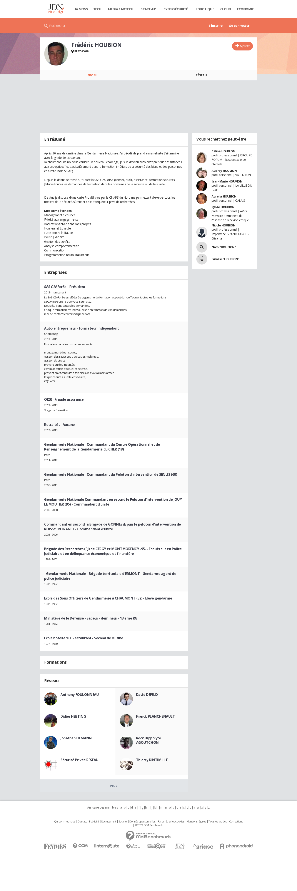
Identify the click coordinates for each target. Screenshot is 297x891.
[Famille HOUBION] (201, 259)
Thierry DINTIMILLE (152, 759)
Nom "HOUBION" (224, 247)
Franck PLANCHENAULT (155, 716)
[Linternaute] (107, 846)
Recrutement (108, 821)
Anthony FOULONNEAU (79, 694)
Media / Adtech (120, 9)
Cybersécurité (176, 9)
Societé (122, 821)
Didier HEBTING (73, 716)
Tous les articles (218, 821)
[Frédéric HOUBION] (56, 54)
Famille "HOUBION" (225, 259)
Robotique (204, 9)
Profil (92, 75)
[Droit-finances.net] (133, 846)
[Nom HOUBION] (201, 247)
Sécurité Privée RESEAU (79, 759)
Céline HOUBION (223, 151)
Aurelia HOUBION (224, 196)
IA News (81, 9)
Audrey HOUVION (224, 171)
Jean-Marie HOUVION (227, 181)
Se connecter (239, 25)
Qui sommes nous (64, 821)
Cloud (225, 9)
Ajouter (245, 46)
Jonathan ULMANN (76, 738)
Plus (113, 786)
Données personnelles (142, 821)
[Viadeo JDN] (179, 846)
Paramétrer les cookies (171, 821)
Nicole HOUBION (223, 225)
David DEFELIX (147, 694)
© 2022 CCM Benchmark (149, 825)
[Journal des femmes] (55, 846)
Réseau (201, 75)
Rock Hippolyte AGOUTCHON (148, 740)
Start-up (148, 9)
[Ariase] (203, 846)
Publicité (94, 821)
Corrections (236, 821)
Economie (245, 9)
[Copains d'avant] (156, 846)
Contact (82, 821)
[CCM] (80, 846)
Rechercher (57, 25)
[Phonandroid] (236, 846)
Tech (97, 9)
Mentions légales (196, 821)
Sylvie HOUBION (223, 207)
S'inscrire (216, 25)
